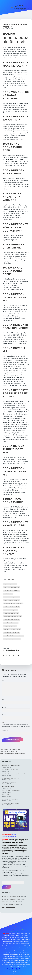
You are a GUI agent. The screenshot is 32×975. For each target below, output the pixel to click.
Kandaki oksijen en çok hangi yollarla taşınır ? (13, 774)
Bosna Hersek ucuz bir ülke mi (11, 600)
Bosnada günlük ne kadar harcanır (12, 616)
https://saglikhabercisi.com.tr (10, 753)
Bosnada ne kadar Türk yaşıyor (11, 619)
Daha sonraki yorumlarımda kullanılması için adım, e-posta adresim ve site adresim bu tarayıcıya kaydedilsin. (16, 725)
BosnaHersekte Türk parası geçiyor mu (13, 635)
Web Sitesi (4, 715)
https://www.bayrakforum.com (10, 749)
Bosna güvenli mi (8, 593)
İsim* (3, 699)
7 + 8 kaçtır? (5, 730)
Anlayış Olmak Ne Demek (8, 907)
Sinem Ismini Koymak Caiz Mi (9, 901)
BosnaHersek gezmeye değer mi (12, 629)
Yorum (3, 680)
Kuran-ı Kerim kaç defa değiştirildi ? (11, 790)
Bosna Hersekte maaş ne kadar (11, 606)
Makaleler (10, 580)
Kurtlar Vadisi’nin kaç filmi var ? (10, 769)
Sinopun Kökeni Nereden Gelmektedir (11, 896)
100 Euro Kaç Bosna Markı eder (11, 587)
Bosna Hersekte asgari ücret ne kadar (13, 603)
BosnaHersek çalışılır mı (10, 626)
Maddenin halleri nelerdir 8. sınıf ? (10, 803)
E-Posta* (4, 707)
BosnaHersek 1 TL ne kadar (10, 622)
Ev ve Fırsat (21, 6)
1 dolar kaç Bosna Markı (10, 584)
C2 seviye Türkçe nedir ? (8, 795)
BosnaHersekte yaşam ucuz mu (11, 639)
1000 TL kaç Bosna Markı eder (11, 590)
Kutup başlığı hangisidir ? (8, 786)
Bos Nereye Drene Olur (11, 650)
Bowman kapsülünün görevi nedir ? (11, 765)
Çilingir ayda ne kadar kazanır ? (10, 799)
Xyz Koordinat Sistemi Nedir (12, 656)
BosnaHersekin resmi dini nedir (11, 632)
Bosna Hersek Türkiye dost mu (11, 597)
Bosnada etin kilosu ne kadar (11, 613)
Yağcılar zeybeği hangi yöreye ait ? (11, 778)
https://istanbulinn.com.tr (8, 751)
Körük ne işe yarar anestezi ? (9, 782)
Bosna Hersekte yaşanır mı (10, 610)
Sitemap (23, 753)
